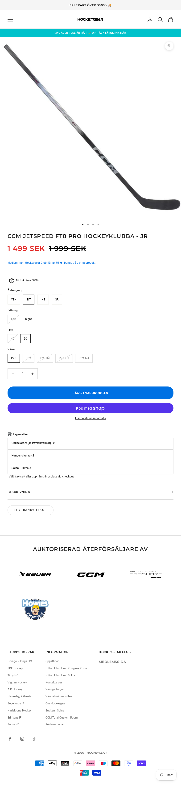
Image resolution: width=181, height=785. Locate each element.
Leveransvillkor (30, 510)
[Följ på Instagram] (22, 738)
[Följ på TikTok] (34, 738)
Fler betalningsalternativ (90, 418)
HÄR (123, 32)
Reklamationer (54, 724)
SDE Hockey (15, 668)
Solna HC (14, 724)
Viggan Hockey (17, 682)
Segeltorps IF (16, 703)
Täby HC (13, 675)
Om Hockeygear (55, 703)
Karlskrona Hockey (20, 710)
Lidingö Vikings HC (20, 661)
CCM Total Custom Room (61, 717)
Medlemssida (112, 662)
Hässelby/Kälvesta (20, 696)
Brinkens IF (14, 717)
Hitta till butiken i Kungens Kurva (66, 668)
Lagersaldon (21, 434)
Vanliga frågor (54, 689)
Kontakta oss (53, 682)
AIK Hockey (15, 689)
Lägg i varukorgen (91, 393)
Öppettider (52, 661)
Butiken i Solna (54, 710)
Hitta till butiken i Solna (60, 675)
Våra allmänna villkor (59, 696)
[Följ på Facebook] (10, 738)
